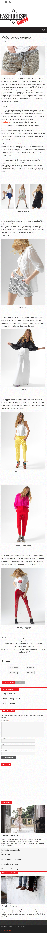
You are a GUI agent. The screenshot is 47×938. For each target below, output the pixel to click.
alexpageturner (8, 694)
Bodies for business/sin (11, 850)
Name (4, 738)
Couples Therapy (9, 906)
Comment (5, 721)
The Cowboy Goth (10, 703)
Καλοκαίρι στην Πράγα (10, 864)
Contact (8, 930)
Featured (20, 682)
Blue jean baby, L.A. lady (11, 859)
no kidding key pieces (11, 698)
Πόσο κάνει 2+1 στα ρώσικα (12, 869)
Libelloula (20, 144)
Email (4, 744)
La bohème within (10, 835)
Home (3, 930)
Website (4, 751)
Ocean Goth (6, 855)
